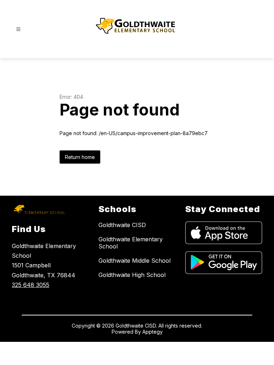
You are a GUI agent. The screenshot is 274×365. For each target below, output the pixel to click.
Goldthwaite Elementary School (130, 243)
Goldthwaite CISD (122, 224)
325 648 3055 (30, 284)
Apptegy (152, 332)
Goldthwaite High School (132, 274)
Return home (80, 157)
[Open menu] (18, 29)
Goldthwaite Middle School (134, 260)
